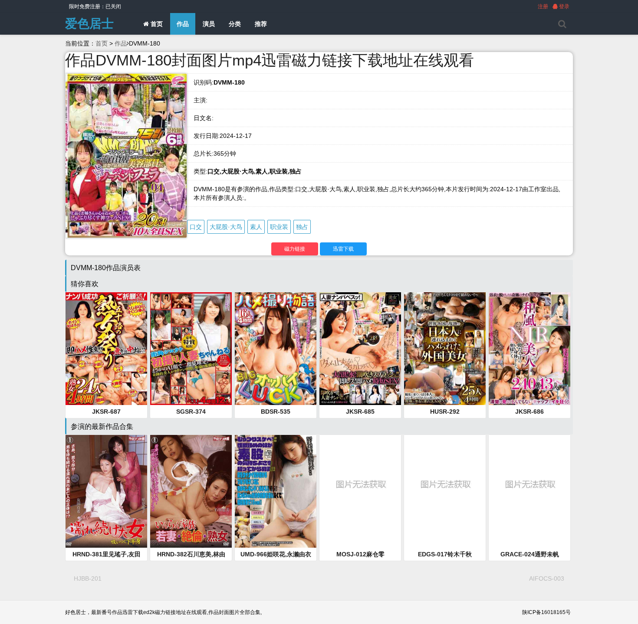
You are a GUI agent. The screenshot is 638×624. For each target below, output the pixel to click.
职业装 (279, 226)
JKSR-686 (529, 411)
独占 (302, 226)
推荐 (261, 23)
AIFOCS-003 (546, 578)
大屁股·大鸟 (226, 226)
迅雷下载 (343, 249)
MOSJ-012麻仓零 (360, 554)
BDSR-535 (275, 411)
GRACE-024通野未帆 (529, 554)
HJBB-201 (88, 578)
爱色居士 (89, 23)
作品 (183, 23)
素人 (256, 226)
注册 (543, 6)
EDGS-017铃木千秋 (445, 554)
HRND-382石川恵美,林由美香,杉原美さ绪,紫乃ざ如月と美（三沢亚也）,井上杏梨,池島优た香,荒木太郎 (191, 555)
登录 (563, 6)
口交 (196, 226)
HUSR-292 (445, 411)
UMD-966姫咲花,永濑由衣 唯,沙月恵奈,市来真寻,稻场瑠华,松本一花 (276, 555)
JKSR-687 (106, 411)
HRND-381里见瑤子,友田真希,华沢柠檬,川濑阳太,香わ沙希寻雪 (106, 555)
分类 (235, 23)
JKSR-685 (360, 411)
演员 (209, 23)
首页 (156, 23)
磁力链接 (294, 249)
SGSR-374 (191, 411)
